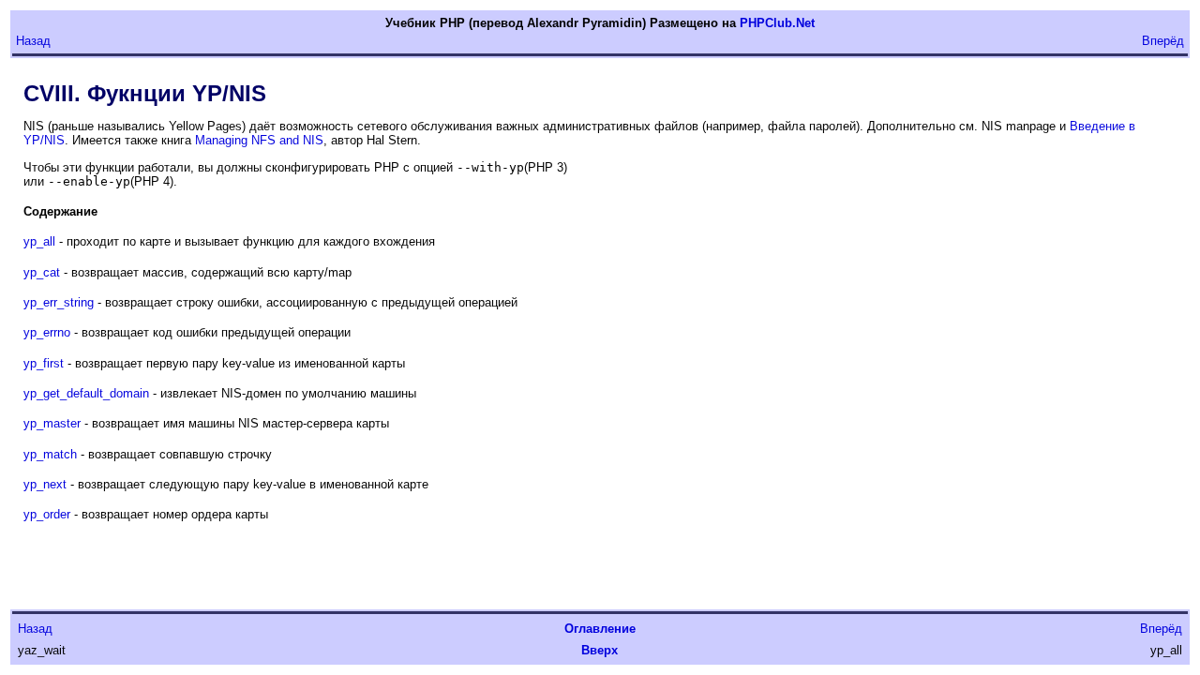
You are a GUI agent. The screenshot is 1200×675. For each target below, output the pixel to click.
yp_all (39, 241)
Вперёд (1163, 41)
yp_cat (41, 272)
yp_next (45, 484)
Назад (33, 41)
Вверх (599, 650)
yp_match (50, 454)
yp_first (43, 363)
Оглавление (600, 629)
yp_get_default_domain (86, 393)
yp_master (52, 423)
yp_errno (46, 332)
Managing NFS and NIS (259, 140)
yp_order (46, 514)
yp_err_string (58, 302)
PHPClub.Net (777, 23)
